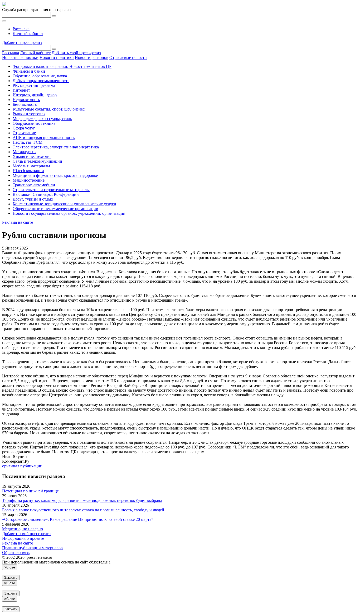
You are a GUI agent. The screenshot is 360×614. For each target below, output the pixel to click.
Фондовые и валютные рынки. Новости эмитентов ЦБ (62, 66)
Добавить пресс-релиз (22, 42)
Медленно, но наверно (22, 529)
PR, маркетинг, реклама (34, 85)
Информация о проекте (23, 538)
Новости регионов (91, 57)
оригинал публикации (22, 466)
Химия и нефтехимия (32, 156)
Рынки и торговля (29, 114)
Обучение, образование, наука (40, 76)
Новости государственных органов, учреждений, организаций (69, 213)
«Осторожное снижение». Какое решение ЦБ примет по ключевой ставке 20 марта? (77, 519)
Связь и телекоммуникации (37, 161)
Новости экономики (20, 57)
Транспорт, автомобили (34, 185)
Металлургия (24, 151)
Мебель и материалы (31, 166)
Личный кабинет (28, 33)
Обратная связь (16, 552)
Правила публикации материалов (32, 548)
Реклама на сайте (17, 222)
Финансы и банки (29, 71)
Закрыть (10, 578)
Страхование (24, 133)
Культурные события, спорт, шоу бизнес (49, 109)
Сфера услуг (24, 128)
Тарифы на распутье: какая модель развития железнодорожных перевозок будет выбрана (82, 500)
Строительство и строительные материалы (51, 189)
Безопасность (25, 104)
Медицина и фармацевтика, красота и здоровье (55, 175)
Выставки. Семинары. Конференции (46, 194)
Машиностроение (29, 180)
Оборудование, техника (34, 123)
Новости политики (57, 57)
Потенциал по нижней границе (30, 491)
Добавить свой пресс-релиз (76, 53)
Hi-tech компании (28, 170)
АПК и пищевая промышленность (44, 137)
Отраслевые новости (128, 57)
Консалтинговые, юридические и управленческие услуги (64, 204)
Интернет (21, 90)
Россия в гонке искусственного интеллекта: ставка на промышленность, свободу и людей (83, 510)
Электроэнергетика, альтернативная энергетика (56, 147)
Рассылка (21, 29)
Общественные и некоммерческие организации (55, 208)
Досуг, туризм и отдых (33, 199)
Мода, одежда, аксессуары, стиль (42, 118)
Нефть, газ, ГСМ (27, 142)
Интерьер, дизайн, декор (35, 95)
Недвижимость (26, 99)
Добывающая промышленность (41, 80)
